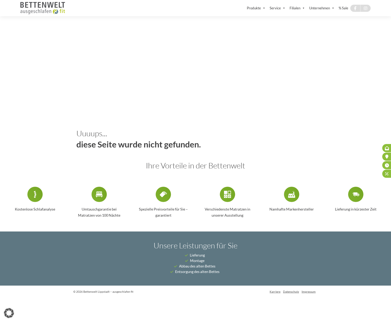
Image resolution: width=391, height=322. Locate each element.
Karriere (275, 291)
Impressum (309, 291)
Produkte (254, 8)
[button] (9, 313)
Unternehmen (319, 8)
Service (275, 8)
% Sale (343, 8)
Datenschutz (291, 291)
